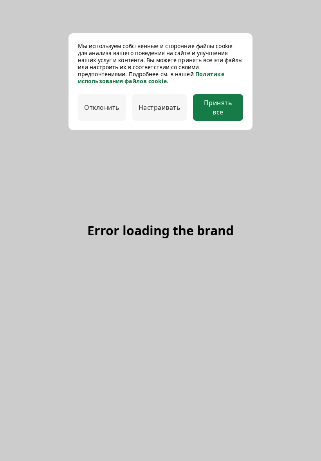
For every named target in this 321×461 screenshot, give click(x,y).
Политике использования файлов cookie (151, 77)
